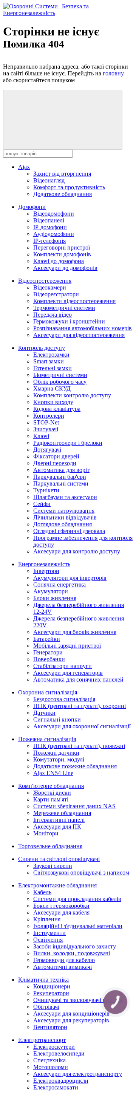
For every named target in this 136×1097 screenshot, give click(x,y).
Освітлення (48, 939)
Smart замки (48, 361)
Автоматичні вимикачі (62, 967)
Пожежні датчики (56, 752)
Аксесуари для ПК (57, 826)
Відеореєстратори (56, 294)
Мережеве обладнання (62, 813)
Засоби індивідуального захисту (74, 946)
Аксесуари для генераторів (68, 673)
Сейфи (42, 504)
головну (113, 73)
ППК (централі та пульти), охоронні (79, 706)
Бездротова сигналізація (64, 699)
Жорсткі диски (52, 792)
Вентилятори (50, 1027)
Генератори (48, 652)
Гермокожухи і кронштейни (69, 321)
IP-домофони (50, 227)
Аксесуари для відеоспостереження (79, 335)
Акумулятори (50, 591)
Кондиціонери (51, 986)
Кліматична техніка (43, 979)
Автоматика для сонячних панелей (78, 679)
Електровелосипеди (59, 1053)
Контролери (48, 415)
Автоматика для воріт (61, 470)
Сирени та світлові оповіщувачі (59, 859)
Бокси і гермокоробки (61, 905)
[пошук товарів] (62, 120)
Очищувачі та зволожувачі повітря (77, 1000)
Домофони (32, 207)
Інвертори (46, 571)
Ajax (24, 167)
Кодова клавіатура (56, 409)
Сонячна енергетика (59, 584)
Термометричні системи (64, 308)
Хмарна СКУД (52, 388)
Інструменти (49, 933)
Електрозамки (51, 354)
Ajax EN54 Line (53, 773)
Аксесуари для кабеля (61, 912)
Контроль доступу (41, 348)
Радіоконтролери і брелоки (67, 443)
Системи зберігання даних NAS (74, 806)
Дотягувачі (47, 449)
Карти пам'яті (50, 799)
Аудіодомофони (53, 234)
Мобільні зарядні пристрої (67, 645)
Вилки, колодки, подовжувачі (71, 953)
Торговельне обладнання (50, 846)
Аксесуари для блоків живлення (74, 632)
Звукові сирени (52, 866)
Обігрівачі (46, 1007)
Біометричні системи (60, 375)
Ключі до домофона (58, 261)
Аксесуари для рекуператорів (71, 1020)
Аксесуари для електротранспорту (77, 1074)
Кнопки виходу (53, 402)
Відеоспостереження (44, 280)
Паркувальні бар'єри (59, 476)
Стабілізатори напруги (62, 666)
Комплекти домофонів (62, 254)
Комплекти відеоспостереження (74, 301)
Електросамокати (55, 1087)
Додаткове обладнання (62, 194)
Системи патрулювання (63, 510)
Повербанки (49, 659)
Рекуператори (51, 993)
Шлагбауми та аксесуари (65, 497)
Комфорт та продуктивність (69, 187)
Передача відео (52, 314)
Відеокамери (49, 287)
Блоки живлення (54, 598)
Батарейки (46, 639)
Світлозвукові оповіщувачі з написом (81, 872)
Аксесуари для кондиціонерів (71, 1013)
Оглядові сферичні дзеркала (69, 531)
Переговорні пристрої (61, 247)
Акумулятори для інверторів (70, 578)
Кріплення (46, 919)
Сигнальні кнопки (57, 719)
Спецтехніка (49, 1060)
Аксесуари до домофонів (65, 268)
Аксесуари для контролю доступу (76, 551)
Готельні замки (52, 368)
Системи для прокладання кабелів (77, 899)
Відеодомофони (53, 213)
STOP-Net (46, 422)
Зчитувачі (45, 429)
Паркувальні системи (60, 483)
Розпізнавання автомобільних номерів (82, 328)
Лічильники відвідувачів (65, 517)
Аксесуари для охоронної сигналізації (82, 726)
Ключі (41, 436)
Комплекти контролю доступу (72, 395)
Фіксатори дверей (56, 456)
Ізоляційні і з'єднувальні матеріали (77, 926)
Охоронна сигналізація (47, 692)
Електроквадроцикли (60, 1080)
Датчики (44, 712)
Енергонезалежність (44, 564)
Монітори (46, 833)
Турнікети (46, 490)
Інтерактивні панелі (59, 820)
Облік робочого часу (60, 381)
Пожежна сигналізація (47, 739)
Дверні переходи (54, 463)
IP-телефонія (49, 240)
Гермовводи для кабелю (64, 960)
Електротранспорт (42, 1040)
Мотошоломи (50, 1067)
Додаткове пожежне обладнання (75, 766)
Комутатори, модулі (58, 759)
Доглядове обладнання (62, 524)
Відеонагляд (49, 180)
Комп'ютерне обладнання (51, 786)
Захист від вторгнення (62, 173)
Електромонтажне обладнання (57, 885)
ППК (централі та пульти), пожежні (79, 746)
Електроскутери (54, 1046)
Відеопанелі (48, 220)
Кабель (42, 892)
